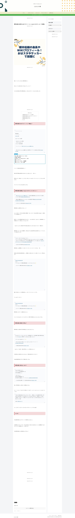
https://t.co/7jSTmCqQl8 (37, 209)
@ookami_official (23, 206)
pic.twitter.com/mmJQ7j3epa (19, 210)
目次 (28, 122)
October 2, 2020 (29, 275)
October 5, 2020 (33, 390)
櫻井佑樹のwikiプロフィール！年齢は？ (28, 124)
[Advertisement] (29, 32)
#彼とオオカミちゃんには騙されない (22, 205)
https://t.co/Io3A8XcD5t (19, 270)
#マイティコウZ (20, 251)
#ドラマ (16, 251)
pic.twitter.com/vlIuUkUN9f (27, 251)
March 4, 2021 (26, 355)
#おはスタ (42, 250)
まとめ (24, 129)
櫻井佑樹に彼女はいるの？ (26, 128)
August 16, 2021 (27, 254)
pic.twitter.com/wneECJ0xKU (33, 387)
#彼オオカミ (28, 206)
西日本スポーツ (20, 411)
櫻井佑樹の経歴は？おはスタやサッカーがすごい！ (30, 125)
